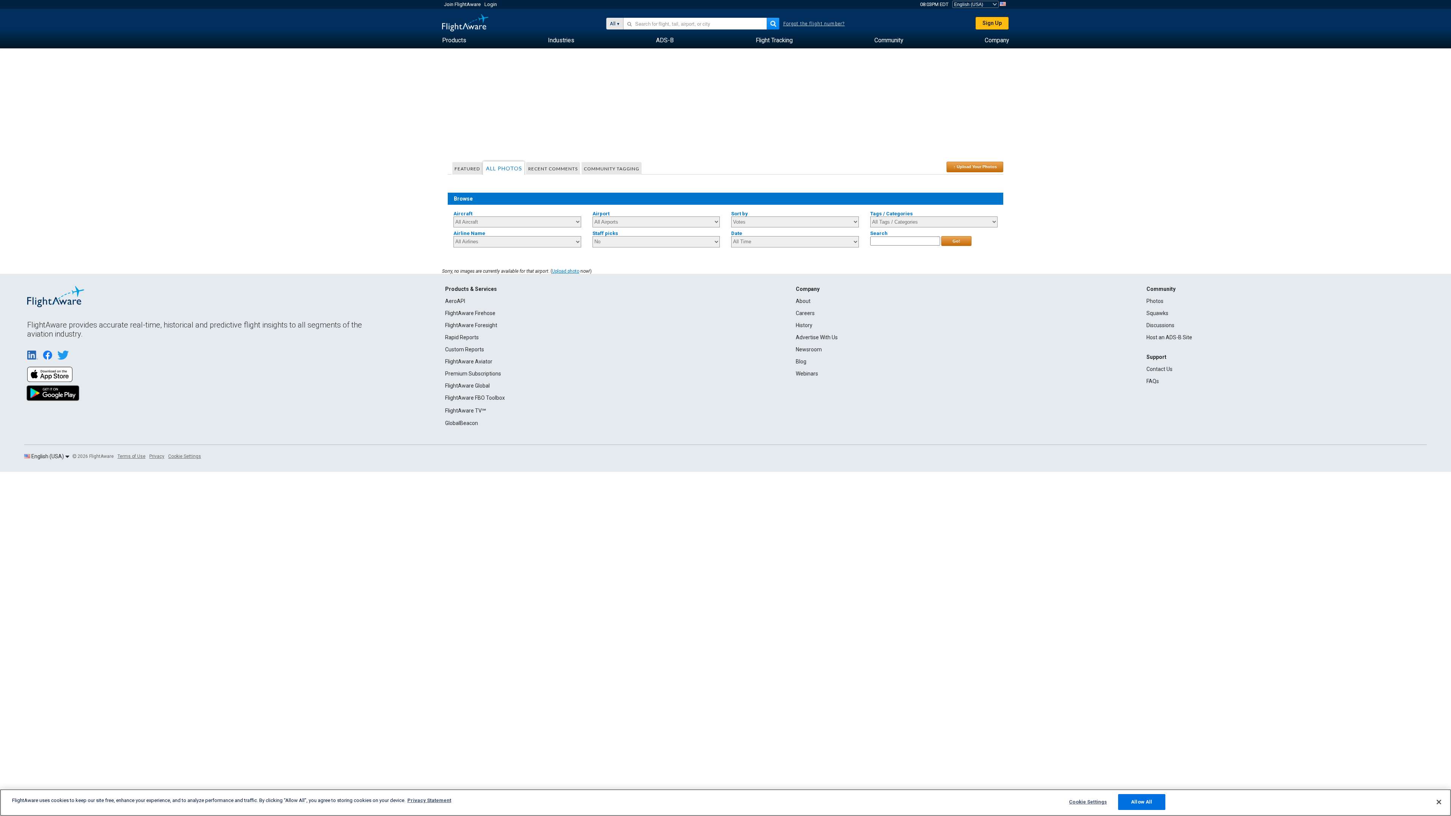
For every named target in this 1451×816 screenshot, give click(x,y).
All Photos (504, 168)
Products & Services (471, 289)
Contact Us (1159, 369)
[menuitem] (454, 40)
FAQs (1152, 381)
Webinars (807, 374)
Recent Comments (553, 169)
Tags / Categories (891, 213)
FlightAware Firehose (470, 313)
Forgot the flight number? (814, 23)
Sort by (739, 213)
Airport (600, 213)
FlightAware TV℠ (465, 411)
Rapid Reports (462, 337)
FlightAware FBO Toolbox (475, 398)
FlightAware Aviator (468, 362)
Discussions (1160, 325)
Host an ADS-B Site (1169, 337)
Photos (1154, 301)
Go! (956, 241)
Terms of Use (131, 456)
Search (879, 233)
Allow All (1141, 802)
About (803, 301)
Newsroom (809, 349)
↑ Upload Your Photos (975, 166)
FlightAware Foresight (471, 325)
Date (736, 233)
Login (490, 4)
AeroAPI (455, 301)
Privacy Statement (429, 800)
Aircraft (462, 213)
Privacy (156, 456)
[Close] (1439, 802)
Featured (467, 169)
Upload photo (565, 271)
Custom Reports (464, 349)
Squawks (1157, 313)
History (804, 325)
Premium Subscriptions (473, 374)
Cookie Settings (184, 456)
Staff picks (605, 233)
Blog (801, 362)
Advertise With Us (817, 337)
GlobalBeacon (461, 423)
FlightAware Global (467, 386)
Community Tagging (611, 169)
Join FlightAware (462, 4)
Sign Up (992, 23)
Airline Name (469, 233)
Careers (805, 313)
